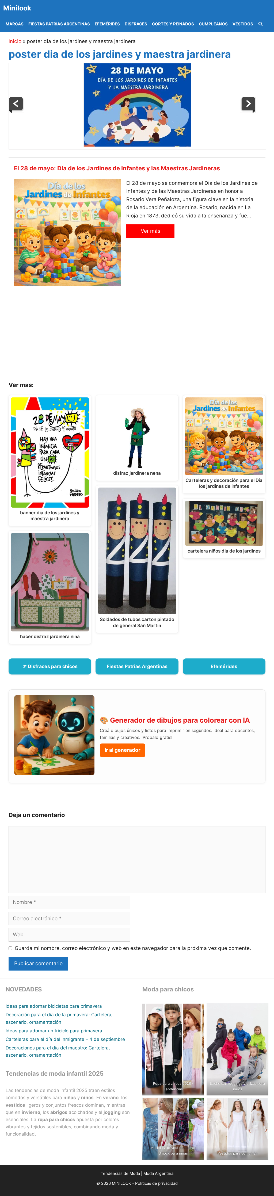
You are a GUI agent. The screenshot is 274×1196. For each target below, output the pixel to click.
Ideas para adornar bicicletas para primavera (54, 1006)
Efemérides (107, 23)
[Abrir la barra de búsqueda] (260, 24)
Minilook (17, 8)
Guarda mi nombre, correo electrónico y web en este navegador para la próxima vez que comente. (133, 948)
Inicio (15, 41)
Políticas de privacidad (156, 1183)
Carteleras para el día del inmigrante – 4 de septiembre (65, 1039)
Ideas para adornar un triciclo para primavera (54, 1030)
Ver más (150, 231)
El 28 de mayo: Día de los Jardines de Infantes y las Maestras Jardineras (117, 168)
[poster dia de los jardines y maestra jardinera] (137, 145)
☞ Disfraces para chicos (50, 666)
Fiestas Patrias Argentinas (59, 23)
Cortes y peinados (173, 23)
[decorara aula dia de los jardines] (248, 111)
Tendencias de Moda (120, 1173)
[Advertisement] (143, 335)
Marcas (15, 23)
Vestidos (243, 23)
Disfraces (136, 23)
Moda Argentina (158, 1173)
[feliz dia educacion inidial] (16, 111)
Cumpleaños (213, 23)
